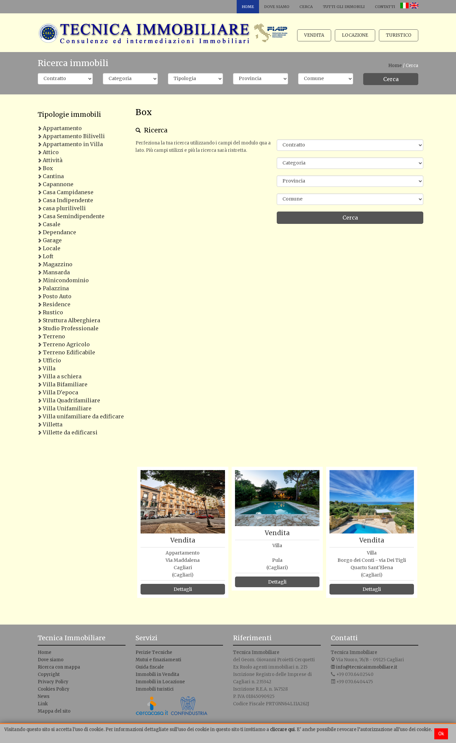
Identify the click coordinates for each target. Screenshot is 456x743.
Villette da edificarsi (70, 432)
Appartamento (62, 128)
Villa (49, 368)
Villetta (52, 424)
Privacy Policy (53, 682)
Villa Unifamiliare (67, 408)
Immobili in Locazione (160, 682)
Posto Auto (57, 296)
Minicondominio (66, 280)
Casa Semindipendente (73, 216)
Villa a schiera (62, 376)
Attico (51, 152)
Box (48, 168)
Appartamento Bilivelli (74, 136)
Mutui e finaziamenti (158, 660)
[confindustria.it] (189, 707)
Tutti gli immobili (344, 6)
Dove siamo (276, 6)
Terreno (54, 336)
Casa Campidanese (68, 192)
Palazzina (56, 288)
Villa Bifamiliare (65, 384)
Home (248, 6)
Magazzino (57, 264)
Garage (52, 240)
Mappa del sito (54, 711)
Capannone (58, 184)
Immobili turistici (155, 689)
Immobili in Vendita (157, 674)
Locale (51, 248)
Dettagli (183, 589)
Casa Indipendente (68, 200)
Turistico (398, 35)
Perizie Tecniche (154, 652)
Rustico (53, 312)
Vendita (314, 35)
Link (43, 704)
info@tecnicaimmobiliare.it (366, 667)
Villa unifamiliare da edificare (83, 416)
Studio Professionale (70, 328)
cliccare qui (282, 729)
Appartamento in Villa (73, 144)
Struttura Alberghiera (71, 320)
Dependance (59, 232)
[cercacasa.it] (152, 707)
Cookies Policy (53, 689)
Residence (56, 304)
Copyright (49, 674)
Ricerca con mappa (59, 667)
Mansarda (56, 272)
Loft (48, 256)
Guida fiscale (150, 667)
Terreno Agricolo (66, 344)
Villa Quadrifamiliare (71, 400)
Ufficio (52, 360)
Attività (52, 160)
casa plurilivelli (64, 208)
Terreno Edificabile (69, 352)
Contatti (385, 6)
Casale (51, 224)
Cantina (53, 176)
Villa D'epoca (60, 392)
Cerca (306, 6)
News (43, 696)
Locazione (355, 35)
